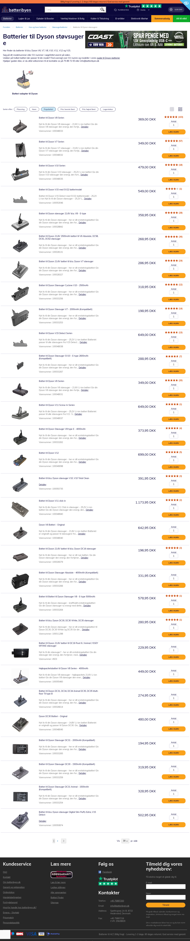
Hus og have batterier (38, 27)
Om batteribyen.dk (11, 882)
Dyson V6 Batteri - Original (52, 524)
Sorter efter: (8, 109)
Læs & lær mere (58, 882)
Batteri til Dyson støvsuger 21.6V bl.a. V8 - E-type (62, 213)
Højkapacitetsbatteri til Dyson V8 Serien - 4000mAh (63, 668)
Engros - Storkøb (11, 912)
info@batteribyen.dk (119, 906)
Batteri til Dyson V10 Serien (52, 165)
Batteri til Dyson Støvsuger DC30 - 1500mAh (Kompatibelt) (67, 764)
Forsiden (7, 27)
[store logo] (16, 9)
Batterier (19, 27)
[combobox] (75, 9)
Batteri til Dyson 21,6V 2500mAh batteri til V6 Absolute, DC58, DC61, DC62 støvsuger (68, 237)
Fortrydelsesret (10, 902)
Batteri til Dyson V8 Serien (51, 117)
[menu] (95, 18)
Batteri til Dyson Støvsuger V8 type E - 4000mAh (62, 429)
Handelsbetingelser (12, 897)
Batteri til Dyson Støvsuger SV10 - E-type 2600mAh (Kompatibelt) (63, 357)
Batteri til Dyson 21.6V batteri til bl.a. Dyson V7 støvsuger (66, 261)
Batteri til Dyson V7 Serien (51, 141)
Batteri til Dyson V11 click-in (52, 500)
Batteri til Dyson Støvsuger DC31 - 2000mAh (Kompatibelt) (67, 740)
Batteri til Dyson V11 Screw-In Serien (57, 405)
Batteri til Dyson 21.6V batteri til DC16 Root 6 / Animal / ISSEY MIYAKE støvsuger (68, 644)
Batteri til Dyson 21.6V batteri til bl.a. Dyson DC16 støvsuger (67, 548)
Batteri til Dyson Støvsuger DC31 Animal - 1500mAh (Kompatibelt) (64, 788)
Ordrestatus (8, 892)
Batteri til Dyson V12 (49, 453)
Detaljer (84, 127)
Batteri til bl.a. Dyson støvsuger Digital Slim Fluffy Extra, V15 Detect (67, 813)
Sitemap (54, 902)
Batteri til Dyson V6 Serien (51, 381)
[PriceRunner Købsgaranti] (61, 875)
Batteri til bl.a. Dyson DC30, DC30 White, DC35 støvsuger (66, 620)
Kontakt (6, 877)
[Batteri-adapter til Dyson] (25, 79)
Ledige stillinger (58, 887)
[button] (148, 9)
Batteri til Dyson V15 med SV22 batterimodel (60, 189)
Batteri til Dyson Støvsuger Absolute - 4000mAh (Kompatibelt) (68, 572)
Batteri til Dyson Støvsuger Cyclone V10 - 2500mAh (63, 285)
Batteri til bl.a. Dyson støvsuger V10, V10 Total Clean (64, 478)
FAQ (5, 872)
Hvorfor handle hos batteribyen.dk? (19, 907)
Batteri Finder (57, 897)
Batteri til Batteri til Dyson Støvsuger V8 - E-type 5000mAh (67, 596)
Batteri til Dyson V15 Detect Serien (55, 333)
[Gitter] (172, 109)
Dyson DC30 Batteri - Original (53, 716)
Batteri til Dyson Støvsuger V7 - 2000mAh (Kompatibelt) (65, 309)
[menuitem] (7, 18)
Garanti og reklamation (14, 887)
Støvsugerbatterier (60, 27)
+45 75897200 (117, 901)
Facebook (107, 872)
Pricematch (8, 917)
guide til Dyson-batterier (108, 58)
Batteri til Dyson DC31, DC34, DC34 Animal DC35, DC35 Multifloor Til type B (68, 692)
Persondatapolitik (11, 922)
